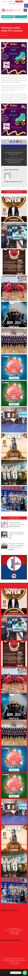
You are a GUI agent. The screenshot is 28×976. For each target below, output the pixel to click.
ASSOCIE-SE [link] (10, 1)
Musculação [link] (17, 526)
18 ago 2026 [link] (11, 550)
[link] (26, 6)
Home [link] (2, 21)
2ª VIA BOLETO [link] (19, 1)
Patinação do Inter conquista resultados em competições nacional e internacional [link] (16, 545)
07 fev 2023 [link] (3, 33)
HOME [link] (4, 1)
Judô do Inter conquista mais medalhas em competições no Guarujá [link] (16, 534)
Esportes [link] (11, 526)
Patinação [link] (8, 21)
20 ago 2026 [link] (11, 527)
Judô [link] (10, 537)
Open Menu (25, 10)
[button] (24, 973)
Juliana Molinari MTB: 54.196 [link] (13, 181)
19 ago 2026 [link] (11, 539)
